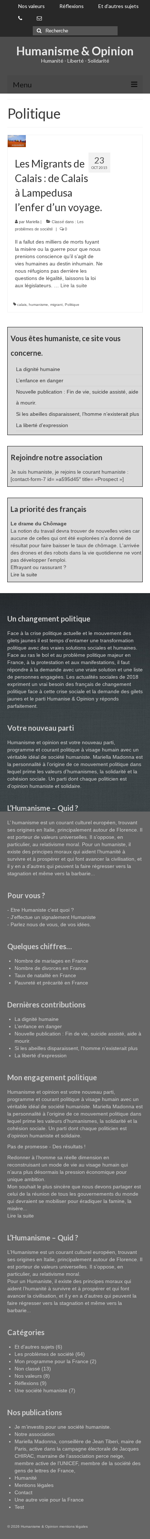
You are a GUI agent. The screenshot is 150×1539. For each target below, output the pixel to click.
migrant (56, 305)
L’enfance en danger (39, 380)
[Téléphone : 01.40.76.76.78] (20, 18)
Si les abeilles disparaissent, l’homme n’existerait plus (77, 414)
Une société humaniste (41, 1390)
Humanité (26, 1478)
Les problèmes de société (44, 1354)
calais (22, 305)
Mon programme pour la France (51, 1361)
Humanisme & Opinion (75, 51)
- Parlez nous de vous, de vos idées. (49, 924)
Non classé (27, 1369)
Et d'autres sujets (34, 1347)
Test (19, 1507)
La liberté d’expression (42, 425)
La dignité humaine (38, 369)
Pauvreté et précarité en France (51, 983)
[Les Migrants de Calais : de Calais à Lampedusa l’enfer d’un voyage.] (17, 140)
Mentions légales (34, 1485)
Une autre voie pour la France (49, 1500)
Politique (72, 305)
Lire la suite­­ (73, 285)
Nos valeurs (28, 1376)
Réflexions (27, 1383)
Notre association (35, 1434)
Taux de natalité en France (45, 975)
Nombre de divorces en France (50, 968)
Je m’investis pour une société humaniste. (63, 1427)
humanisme (38, 305)
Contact (23, 1492)
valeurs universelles (64, 837)
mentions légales (73, 1526)
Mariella (32, 222)
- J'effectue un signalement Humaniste (51, 917)
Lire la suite (24, 574)
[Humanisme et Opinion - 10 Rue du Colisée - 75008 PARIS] (39, 18)
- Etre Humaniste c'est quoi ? (40, 910)
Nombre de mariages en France (51, 961)
